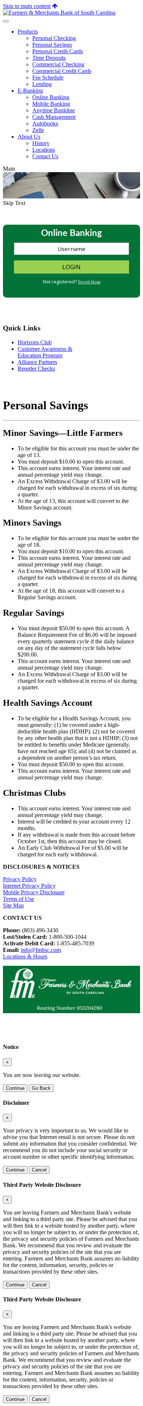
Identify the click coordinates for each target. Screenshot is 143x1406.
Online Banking (50, 97)
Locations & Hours (25, 956)
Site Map (13, 905)
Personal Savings (52, 45)
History (41, 143)
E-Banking (30, 91)
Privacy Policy (20, 879)
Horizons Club (35, 342)
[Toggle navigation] (6, 21)
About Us (29, 136)
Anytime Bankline (53, 110)
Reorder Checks (36, 368)
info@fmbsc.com (41, 950)
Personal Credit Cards (57, 51)
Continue (15, 1088)
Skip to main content (27, 6)
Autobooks (45, 123)
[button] (55, 6)
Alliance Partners (37, 362)
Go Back (41, 1088)
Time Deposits (49, 58)
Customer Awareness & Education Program (45, 352)
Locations (43, 150)
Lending (42, 84)
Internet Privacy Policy (29, 886)
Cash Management (54, 117)
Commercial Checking (58, 64)
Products (28, 31)
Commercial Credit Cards (61, 71)
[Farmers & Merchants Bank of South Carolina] (59, 12)
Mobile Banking (51, 104)
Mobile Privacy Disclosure (34, 892)
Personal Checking (54, 38)
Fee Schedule (47, 77)
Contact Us (45, 156)
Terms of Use (18, 899)
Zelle (38, 130)
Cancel (39, 1170)
